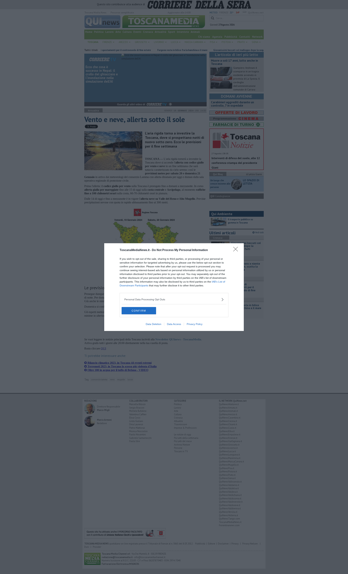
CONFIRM (139, 310)
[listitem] (174, 299)
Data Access (174, 324)
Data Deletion (153, 324)
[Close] (236, 250)
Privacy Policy (194, 324)
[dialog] (174, 287)
